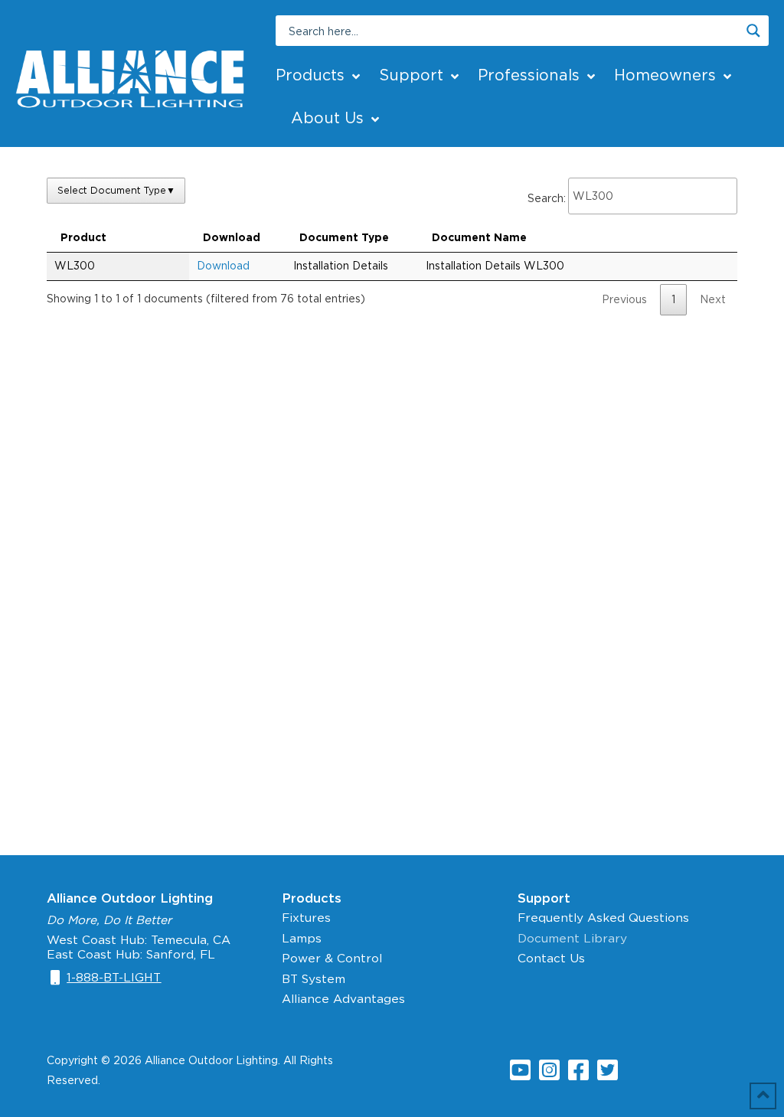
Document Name (479, 237)
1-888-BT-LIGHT (114, 977)
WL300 (74, 266)
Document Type (344, 237)
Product (83, 237)
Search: (547, 198)
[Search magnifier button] (753, 30)
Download (231, 237)
